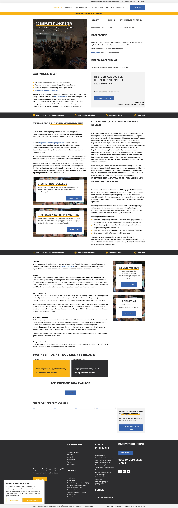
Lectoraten (71, 464)
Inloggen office (140, 506)
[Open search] (127, 7)
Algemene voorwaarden (103, 472)
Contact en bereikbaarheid (104, 497)
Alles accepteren (32, 500)
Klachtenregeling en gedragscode (101, 483)
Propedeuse (71, 480)
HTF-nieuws (71, 459)
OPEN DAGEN (125, 453)
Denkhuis (70, 457)
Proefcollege (74, 198)
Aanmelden (40, 479)
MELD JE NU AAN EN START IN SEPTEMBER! (89, 13)
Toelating (129, 313)
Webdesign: (84, 506)
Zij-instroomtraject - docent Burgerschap (76, 493)
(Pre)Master (71, 478)
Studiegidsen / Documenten (104, 467)
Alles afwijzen (14, 500)
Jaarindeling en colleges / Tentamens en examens (103, 461)
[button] (58, 7)
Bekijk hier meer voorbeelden (46, 90)
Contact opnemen (104, 98)
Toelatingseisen (100, 455)
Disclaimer (98, 479)
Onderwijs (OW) (60, 97)
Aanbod (70, 393)
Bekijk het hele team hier (131, 427)
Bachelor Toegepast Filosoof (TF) (78, 483)
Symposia (70, 462)
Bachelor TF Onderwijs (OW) (76, 485)
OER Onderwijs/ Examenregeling (100, 476)
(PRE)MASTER (74, 229)
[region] (24, 492)
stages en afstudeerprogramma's (51, 143)
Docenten (70, 454)
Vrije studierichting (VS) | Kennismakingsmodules (75, 489)
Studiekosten (129, 284)
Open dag (137, 7)
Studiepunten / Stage (102, 465)
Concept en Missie (73, 452)
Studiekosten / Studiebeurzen (104, 458)
